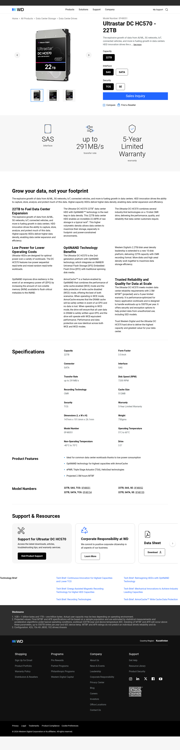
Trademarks (34, 726)
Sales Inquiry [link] (135, 96)
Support (97, 9)
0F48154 (87, 492)
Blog (92, 688)
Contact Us (95, 710)
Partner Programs (59, 666)
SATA (122, 72)
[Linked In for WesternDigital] (138, 679)
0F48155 (139, 492)
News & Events (97, 666)
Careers (93, 693)
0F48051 (86, 487)
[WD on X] (146, 679)
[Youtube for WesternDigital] (160, 679)
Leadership (95, 671)
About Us (94, 660)
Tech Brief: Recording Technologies (73, 599)
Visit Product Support (32, 556)
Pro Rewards (57, 660)
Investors (94, 699)
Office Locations (98, 704)
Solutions (83, 9)
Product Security (137, 671)
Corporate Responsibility (102, 677)
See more (137, 44)
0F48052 (138, 487)
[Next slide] (89, 55)
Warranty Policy (23, 671)
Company (110, 9)
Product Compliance (50, 726)
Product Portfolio (23, 666)
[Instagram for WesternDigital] (130, 679)
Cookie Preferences (70, 726)
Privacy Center (97, 682)
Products (69, 9)
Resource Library (137, 666)
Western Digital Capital (62, 677)
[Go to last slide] (17, 55)
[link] (109, 105)
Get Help (133, 660)
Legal (23, 726)
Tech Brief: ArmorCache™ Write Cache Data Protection (151, 599)
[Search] (166, 9)
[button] (37, 95)
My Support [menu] (158, 9)
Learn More (90, 556)
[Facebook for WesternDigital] (153, 679)
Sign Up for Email (23, 660)
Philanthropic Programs (63, 671)
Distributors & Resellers (26, 677)
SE (120, 86)
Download (153, 552)
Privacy (15, 726)
